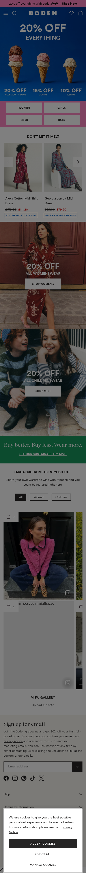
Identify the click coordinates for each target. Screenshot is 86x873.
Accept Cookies (42, 843)
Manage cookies (43, 864)
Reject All (43, 854)
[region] (42, 840)
